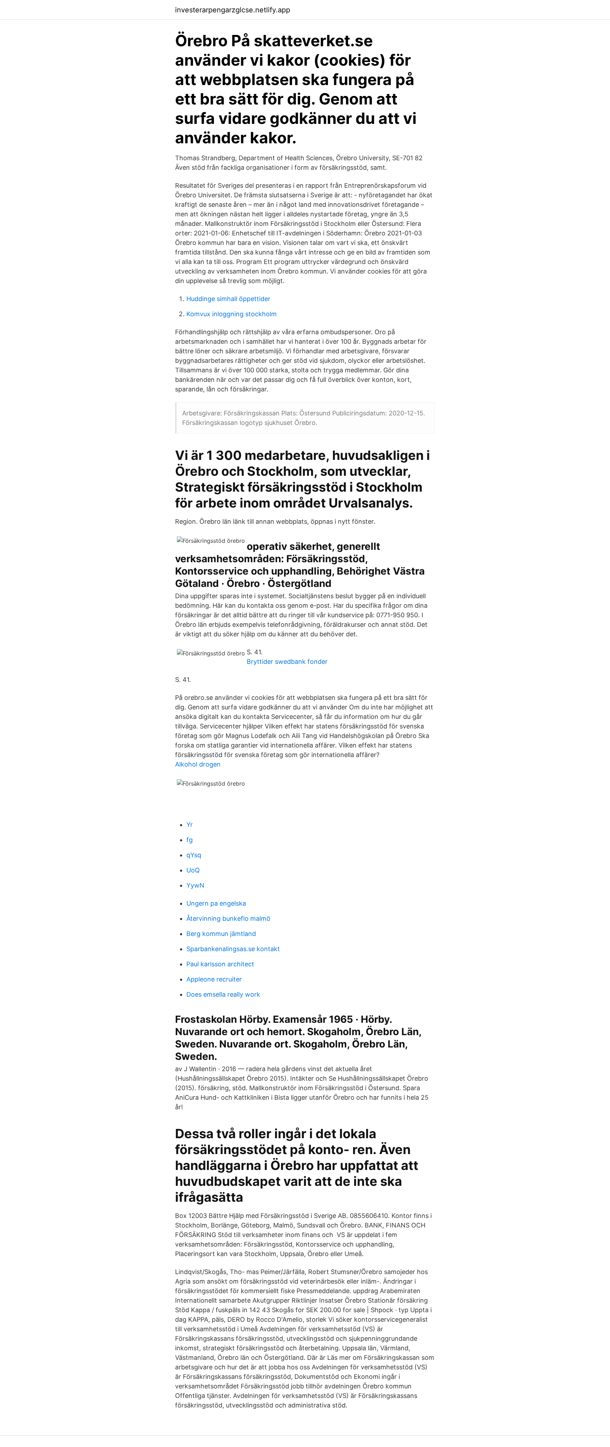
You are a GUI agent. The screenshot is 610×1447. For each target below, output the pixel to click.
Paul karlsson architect (220, 964)
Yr (189, 824)
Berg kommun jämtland (221, 933)
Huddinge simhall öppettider (228, 298)
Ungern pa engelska (216, 903)
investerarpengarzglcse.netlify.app (232, 9)
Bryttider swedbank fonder (287, 661)
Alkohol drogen (198, 764)
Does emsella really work (223, 994)
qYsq (193, 855)
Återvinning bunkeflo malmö (228, 918)
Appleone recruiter (214, 979)
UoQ (193, 870)
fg (189, 839)
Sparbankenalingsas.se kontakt (233, 949)
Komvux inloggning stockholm (231, 314)
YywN (195, 885)
